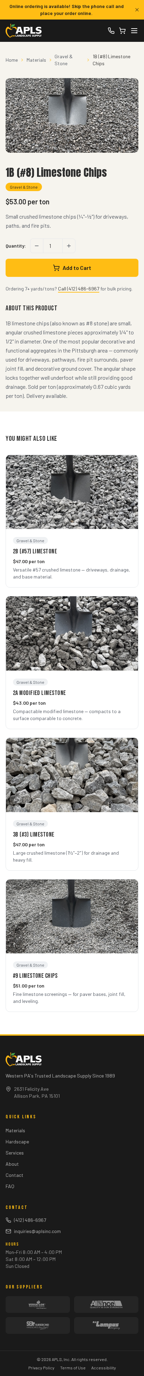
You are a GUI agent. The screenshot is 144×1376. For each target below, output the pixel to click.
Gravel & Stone (64, 59)
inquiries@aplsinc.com (37, 1231)
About (12, 1164)
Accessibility (103, 1367)
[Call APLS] (111, 30)
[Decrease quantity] (36, 246)
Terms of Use (73, 1367)
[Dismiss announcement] (137, 10)
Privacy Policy (41, 1367)
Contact (14, 1175)
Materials (36, 60)
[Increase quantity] (69, 246)
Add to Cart (77, 267)
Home (12, 60)
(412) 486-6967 (30, 1220)
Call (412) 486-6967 (78, 289)
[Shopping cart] (122, 30)
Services (15, 1153)
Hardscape (17, 1141)
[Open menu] (134, 31)
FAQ (10, 1186)
